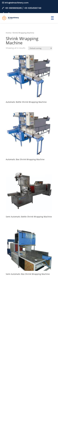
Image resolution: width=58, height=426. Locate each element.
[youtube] (9, 12)
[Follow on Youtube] (25, 340)
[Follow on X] (19, 340)
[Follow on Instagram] (13, 340)
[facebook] (3, 12)
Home (8, 32)
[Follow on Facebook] (8, 340)
